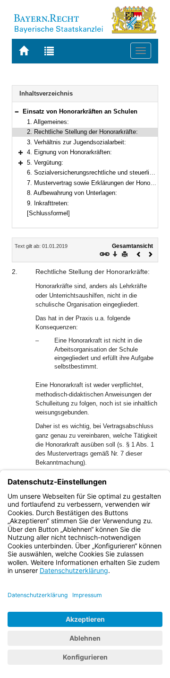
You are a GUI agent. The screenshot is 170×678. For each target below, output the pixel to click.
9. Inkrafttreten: (48, 203)
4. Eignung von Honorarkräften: (69, 152)
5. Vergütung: (45, 162)
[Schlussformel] (48, 213)
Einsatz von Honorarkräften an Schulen (80, 111)
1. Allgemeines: (48, 121)
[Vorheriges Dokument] (139, 253)
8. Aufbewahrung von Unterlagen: (72, 192)
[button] (16, 111)
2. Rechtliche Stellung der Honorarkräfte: (82, 131)
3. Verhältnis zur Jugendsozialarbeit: (76, 142)
